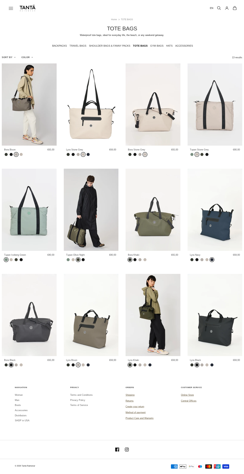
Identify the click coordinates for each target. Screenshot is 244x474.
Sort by (7, 57)
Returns (130, 400)
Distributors (21, 415)
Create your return (135, 406)
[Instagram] (127, 449)
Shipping (130, 395)
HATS (169, 45)
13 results (237, 57)
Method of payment (136, 412)
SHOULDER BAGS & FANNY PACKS (109, 45)
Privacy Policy (77, 400)
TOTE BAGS (127, 19)
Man (17, 400)
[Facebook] (117, 449)
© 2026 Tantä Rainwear (25, 466)
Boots (18, 405)
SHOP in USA (22, 420)
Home (114, 19)
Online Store (187, 395)
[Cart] (235, 8)
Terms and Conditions (81, 395)
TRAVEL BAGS (77, 45)
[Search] (219, 8)
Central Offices (188, 400)
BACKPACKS (59, 45)
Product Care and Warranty (140, 418)
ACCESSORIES (184, 45)
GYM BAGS (156, 45)
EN (211, 8)
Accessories (21, 410)
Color (25, 57)
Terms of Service (79, 405)
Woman (19, 395)
